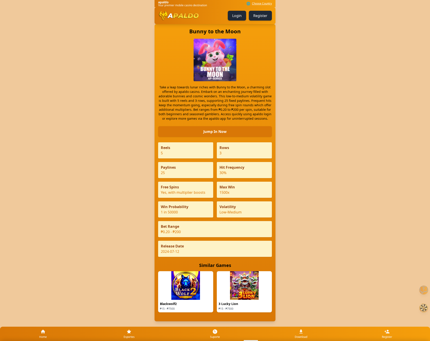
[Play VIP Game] (423, 307)
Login (237, 15)
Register (260, 15)
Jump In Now (215, 131)
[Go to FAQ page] (423, 290)
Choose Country (262, 3)
